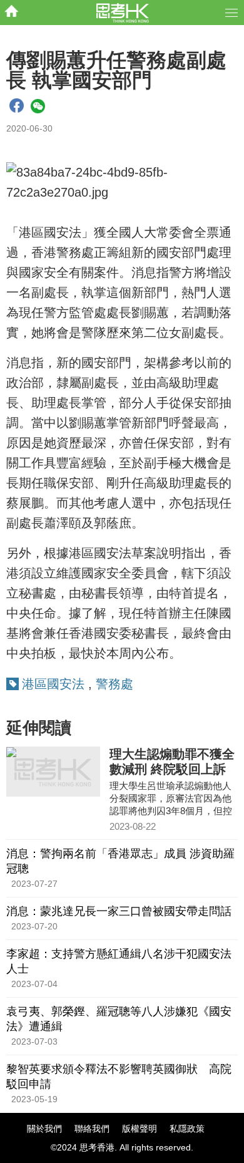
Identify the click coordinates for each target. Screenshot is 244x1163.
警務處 (114, 684)
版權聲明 (139, 1129)
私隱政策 (187, 1129)
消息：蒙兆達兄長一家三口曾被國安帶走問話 (118, 911)
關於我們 (44, 1129)
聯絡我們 (91, 1129)
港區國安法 (53, 684)
